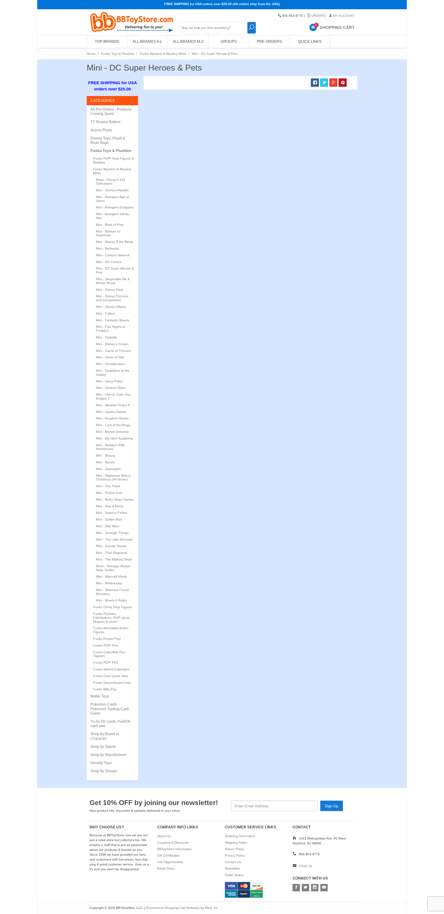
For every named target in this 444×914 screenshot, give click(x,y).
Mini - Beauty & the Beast (114, 242)
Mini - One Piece (108, 486)
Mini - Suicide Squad (111, 546)
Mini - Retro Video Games (115, 499)
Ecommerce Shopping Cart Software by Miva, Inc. (182, 908)
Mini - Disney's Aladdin (112, 190)
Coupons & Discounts (173, 842)
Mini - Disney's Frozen (112, 344)
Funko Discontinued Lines (112, 683)
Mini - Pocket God (109, 493)
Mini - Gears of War (110, 357)
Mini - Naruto (105, 462)
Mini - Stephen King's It (113, 405)
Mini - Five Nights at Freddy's (110, 328)
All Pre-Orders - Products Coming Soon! (110, 111)
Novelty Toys (100, 763)
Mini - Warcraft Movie (111, 576)
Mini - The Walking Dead (114, 559)
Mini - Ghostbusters (110, 364)
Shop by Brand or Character (104, 736)
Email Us (305, 866)
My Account (343, 16)
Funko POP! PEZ (105, 662)
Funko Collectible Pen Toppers (109, 654)
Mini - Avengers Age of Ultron (112, 199)
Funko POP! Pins (105, 645)
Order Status (234, 875)
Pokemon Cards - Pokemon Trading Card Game (109, 708)
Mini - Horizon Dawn (111, 388)
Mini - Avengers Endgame (115, 207)
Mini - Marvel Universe (112, 432)
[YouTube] (324, 887)
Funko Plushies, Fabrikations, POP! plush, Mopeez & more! (111, 617)
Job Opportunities (170, 862)
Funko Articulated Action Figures (110, 630)
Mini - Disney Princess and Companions (112, 298)
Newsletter (232, 868)
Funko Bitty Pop (104, 689)
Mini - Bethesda (107, 248)
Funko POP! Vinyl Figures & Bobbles (113, 160)
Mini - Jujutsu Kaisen (111, 412)
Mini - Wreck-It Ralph (111, 600)
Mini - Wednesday (109, 583)
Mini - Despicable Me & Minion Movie (113, 281)
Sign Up (331, 806)
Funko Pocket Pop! (107, 639)
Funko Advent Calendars (111, 669)
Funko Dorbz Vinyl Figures (112, 607)
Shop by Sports (103, 747)
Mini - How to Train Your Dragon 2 (113, 396)
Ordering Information (240, 836)
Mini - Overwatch (108, 469)
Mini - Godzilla (106, 337)
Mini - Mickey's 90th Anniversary (110, 447)
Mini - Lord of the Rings (113, 425)
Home (91, 54)
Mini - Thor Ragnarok (111, 553)
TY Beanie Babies (105, 122)
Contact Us (233, 862)
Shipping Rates (236, 842)
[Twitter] (305, 887)
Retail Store (165, 868)
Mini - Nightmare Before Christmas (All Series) (113, 477)
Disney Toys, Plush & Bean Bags (107, 140)
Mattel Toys (99, 696)
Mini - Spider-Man (109, 519)
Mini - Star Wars (107, 526)
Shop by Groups (103, 771)
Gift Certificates (168, 855)
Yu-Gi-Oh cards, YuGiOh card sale (110, 723)
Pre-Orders (269, 41)
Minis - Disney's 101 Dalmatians (110, 182)
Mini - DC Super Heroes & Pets (115, 270)
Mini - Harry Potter (109, 381)
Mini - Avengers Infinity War (112, 216)
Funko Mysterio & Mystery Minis (163, 54)
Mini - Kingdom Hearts (112, 418)
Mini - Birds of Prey (110, 224)
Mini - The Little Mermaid (114, 539)
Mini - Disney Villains (111, 307)
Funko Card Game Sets (110, 676)
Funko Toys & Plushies (117, 54)
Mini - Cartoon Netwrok (113, 255)
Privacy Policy (235, 855)
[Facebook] (296, 887)
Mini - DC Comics (108, 262)
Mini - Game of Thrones (113, 351)
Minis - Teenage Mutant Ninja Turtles (113, 568)
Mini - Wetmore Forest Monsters (112, 592)
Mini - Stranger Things (112, 533)
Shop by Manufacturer (108, 755)
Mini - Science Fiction (111, 512)
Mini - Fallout (105, 313)
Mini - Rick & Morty (109, 506)
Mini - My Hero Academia (114, 438)
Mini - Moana (105, 455)
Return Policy (234, 849)
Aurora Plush (101, 130)
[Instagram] (314, 887)
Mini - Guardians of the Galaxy (113, 372)
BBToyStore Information (174, 849)
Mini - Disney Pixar (109, 289)
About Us (164, 836)
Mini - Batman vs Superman (108, 233)
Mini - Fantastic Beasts (112, 320)
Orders (317, 16)
